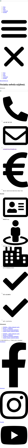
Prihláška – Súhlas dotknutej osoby (11, 327)
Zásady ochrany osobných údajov (11, 331)
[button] (14, 42)
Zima (4, 7)
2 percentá (5, 11)
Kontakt (5, 12)
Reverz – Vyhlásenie (8, 328)
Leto (4, 8)
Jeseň (4, 9)
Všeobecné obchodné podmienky (11, 329)
